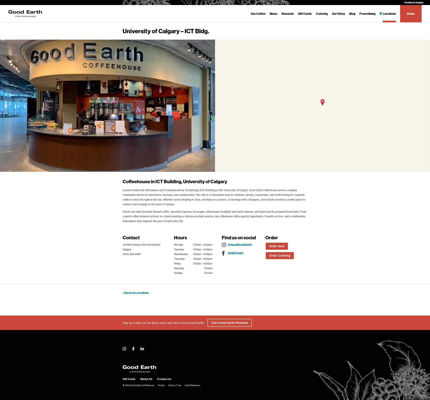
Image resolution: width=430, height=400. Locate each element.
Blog (352, 14)
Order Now (277, 246)
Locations (389, 14)
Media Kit (146, 379)
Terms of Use (174, 385)
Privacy (161, 385)
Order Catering (279, 255)
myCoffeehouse (192, 385)
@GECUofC (236, 253)
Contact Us (164, 379)
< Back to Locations (136, 293)
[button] (322, 102)
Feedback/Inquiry (413, 2)
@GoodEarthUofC (240, 244)
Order (411, 14)
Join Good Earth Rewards (229, 322)
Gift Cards (305, 14)
